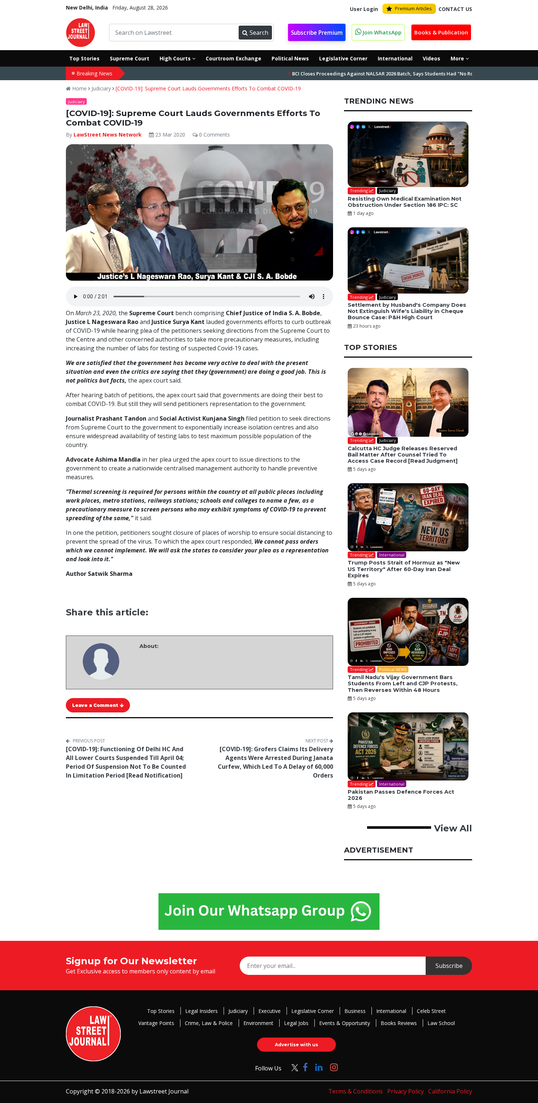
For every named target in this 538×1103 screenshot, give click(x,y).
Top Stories (161, 1010)
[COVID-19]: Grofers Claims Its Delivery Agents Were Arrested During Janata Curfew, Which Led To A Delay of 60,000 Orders (275, 762)
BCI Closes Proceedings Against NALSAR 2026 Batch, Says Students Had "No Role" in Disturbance (370, 73)
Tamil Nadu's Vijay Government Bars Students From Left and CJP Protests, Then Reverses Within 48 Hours (402, 683)
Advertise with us (296, 1044)
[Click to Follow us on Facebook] (305, 1067)
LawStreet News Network (108, 134)
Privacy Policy (405, 1091)
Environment (258, 1023)
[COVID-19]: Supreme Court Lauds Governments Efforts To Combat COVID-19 (208, 88)
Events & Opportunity (344, 1023)
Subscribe (449, 966)
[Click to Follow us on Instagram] (334, 1067)
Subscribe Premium (316, 33)
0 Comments (214, 134)
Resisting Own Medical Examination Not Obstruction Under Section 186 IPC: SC (405, 201)
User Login (364, 8)
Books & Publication (441, 32)
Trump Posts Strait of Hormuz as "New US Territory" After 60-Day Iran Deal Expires (404, 569)
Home (79, 88)
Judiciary (101, 88)
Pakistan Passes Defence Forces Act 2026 (401, 795)
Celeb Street (431, 1010)
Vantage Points (156, 1023)
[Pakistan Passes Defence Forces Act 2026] (408, 746)
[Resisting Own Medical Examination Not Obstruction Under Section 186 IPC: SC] (408, 154)
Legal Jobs (296, 1023)
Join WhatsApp (381, 32)
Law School (441, 1023)
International (391, 1010)
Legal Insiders (201, 1010)
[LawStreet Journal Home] (80, 32)
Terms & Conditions (355, 1091)
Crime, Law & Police (209, 1023)
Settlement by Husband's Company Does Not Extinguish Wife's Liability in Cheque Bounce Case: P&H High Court (407, 311)
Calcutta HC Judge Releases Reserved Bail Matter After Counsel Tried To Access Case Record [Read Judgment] (402, 455)
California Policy (450, 1091)
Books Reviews (399, 1023)
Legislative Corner (312, 1010)
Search (259, 33)
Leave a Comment (96, 705)
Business (355, 1010)
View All (453, 828)
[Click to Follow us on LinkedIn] (319, 1067)
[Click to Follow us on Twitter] (292, 1067)
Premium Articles (413, 8)
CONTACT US (455, 8)
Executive (269, 1010)
